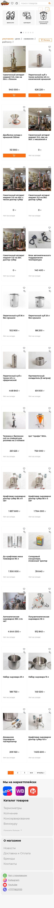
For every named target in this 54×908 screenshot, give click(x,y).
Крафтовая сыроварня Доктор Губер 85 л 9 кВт (14, 498)
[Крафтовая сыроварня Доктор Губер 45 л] (39, 721)
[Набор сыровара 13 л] (39, 661)
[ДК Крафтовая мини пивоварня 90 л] (14, 541)
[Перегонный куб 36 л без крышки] (14, 300)
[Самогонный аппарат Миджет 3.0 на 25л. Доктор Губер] (14, 240)
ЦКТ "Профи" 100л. (37, 436)
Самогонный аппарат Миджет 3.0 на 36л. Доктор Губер (39, 197)
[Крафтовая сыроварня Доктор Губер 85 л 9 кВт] (14, 480)
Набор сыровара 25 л (13, 677)
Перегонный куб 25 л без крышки (39, 317)
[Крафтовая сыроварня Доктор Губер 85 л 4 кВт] (39, 480)
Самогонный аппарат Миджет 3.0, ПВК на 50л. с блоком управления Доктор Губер (13, 79)
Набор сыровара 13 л (38, 677)
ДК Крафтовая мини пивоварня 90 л (13, 557)
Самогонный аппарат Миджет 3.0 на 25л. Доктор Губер (13, 257)
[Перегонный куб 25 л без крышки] (39, 300)
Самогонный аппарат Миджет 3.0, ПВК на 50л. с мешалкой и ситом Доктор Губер (39, 138)
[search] (49, 3)
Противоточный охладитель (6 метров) (39, 377)
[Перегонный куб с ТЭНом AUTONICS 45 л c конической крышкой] (39, 59)
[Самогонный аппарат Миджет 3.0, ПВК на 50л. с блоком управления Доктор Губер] (14, 59)
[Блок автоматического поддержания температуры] (39, 240)
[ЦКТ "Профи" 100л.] (39, 420)
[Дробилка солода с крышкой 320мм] (14, 119)
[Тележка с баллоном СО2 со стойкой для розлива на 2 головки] (14, 420)
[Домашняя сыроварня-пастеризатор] (14, 721)
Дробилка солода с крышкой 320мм (12, 136)
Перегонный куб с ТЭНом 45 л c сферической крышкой (12, 379)
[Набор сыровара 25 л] (14, 661)
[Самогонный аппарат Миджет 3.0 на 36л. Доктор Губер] (39, 179)
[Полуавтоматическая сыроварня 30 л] (39, 601)
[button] (47, 9)
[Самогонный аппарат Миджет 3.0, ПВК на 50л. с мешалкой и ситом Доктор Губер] (39, 119)
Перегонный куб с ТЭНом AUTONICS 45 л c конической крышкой (39, 77)
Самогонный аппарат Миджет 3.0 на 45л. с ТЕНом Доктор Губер (13, 197)
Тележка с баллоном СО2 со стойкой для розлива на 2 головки (13, 438)
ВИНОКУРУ (10, 823)
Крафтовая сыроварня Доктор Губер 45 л (39, 738)
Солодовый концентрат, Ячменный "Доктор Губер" (37, 559)
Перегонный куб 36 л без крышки (13, 317)
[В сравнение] (24, 62)
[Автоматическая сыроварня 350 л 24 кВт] (14, 601)
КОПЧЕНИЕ (11, 813)
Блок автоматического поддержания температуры (39, 257)
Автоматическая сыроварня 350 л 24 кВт (13, 619)
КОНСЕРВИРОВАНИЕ (17, 818)
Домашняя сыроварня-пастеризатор (10, 739)
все (31, 773)
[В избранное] (24, 47)
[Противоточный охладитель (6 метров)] (39, 360)
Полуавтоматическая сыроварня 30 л (38, 618)
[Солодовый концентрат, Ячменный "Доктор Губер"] (39, 541)
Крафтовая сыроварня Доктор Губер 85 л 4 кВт (39, 498)
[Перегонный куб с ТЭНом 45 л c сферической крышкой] (14, 360)
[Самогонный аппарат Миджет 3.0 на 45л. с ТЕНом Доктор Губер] (14, 179)
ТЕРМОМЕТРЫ (13, 808)
